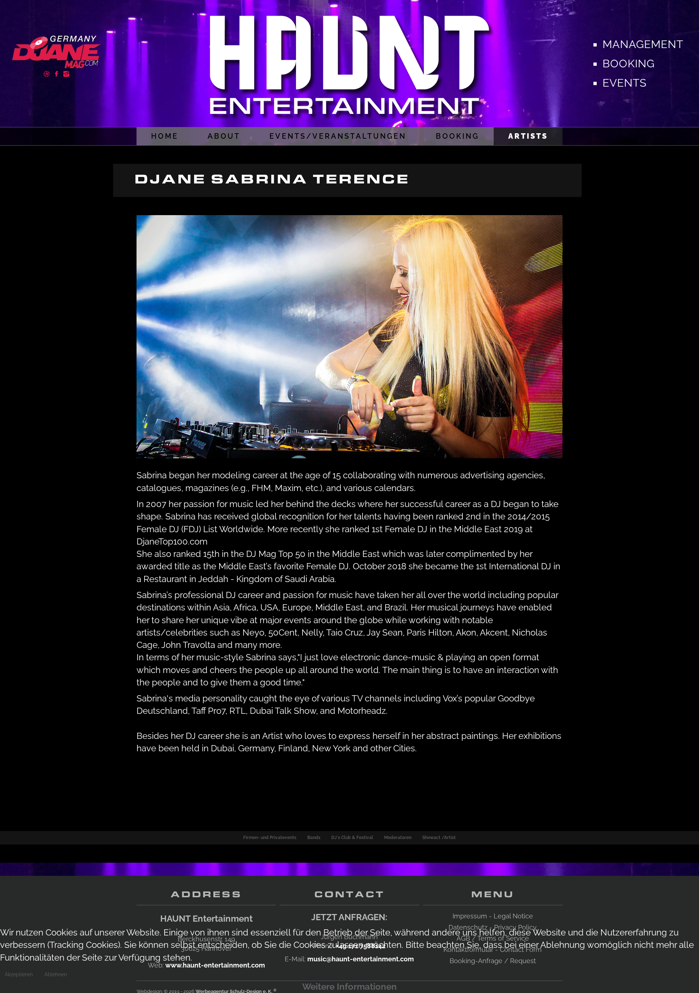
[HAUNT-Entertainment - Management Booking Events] (349, 62)
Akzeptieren (19, 974)
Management (643, 44)
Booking (629, 63)
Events (625, 82)
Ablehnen (55, 974)
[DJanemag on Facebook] (56, 73)
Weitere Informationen (349, 986)
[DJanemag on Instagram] (66, 73)
